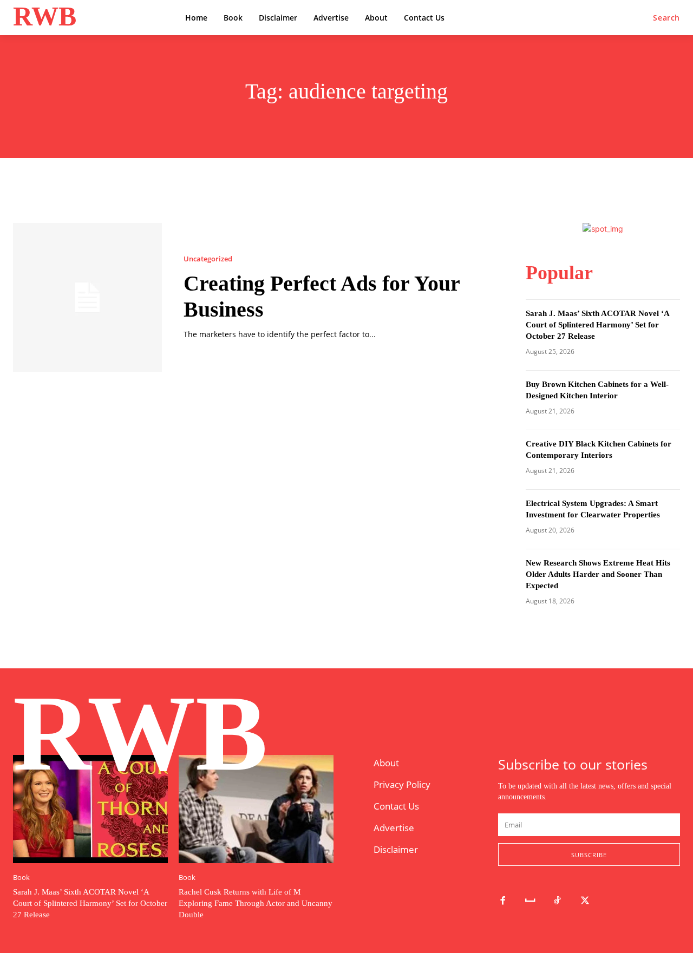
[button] (666, 17)
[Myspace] (530, 901)
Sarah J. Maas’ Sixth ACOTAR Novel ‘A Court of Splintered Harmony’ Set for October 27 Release (597, 324)
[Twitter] (585, 901)
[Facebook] (503, 901)
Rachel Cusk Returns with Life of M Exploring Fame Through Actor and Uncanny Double (255, 903)
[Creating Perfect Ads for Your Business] (87, 297)
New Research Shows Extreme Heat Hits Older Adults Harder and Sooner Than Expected (598, 574)
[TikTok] (558, 901)
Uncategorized (208, 258)
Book (21, 877)
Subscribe (589, 855)
